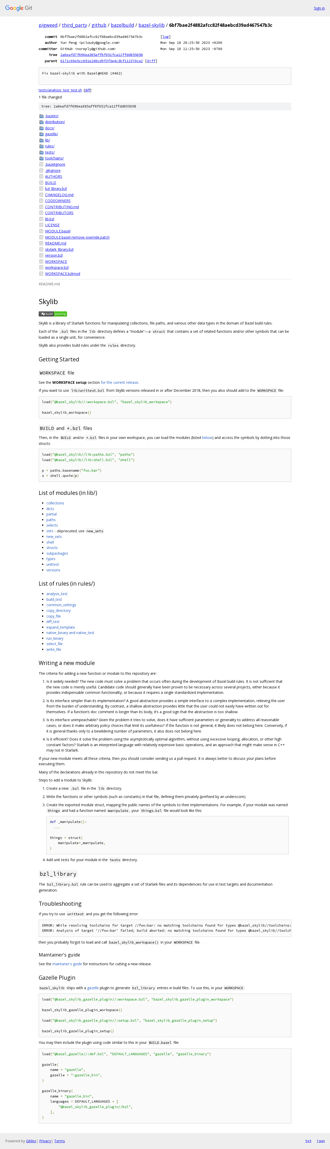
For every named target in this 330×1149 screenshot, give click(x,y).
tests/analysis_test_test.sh (60, 90)
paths (51, 519)
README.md (55, 243)
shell (50, 542)
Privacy (45, 1140)
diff (151, 61)
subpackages (57, 553)
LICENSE (52, 224)
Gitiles (31, 1140)
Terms (59, 1140)
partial (51, 514)
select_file (54, 643)
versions (53, 570)
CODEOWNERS (58, 200)
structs (52, 547)
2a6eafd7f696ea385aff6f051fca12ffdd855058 (101, 54)
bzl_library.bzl (56, 188)
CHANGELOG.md (59, 194)
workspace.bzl (57, 267)
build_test (54, 599)
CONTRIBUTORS (59, 212)
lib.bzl (49, 219)
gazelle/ (51, 133)
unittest (52, 564)
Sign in (319, 8)
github (99, 25)
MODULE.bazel (57, 231)
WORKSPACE (56, 261)
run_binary (54, 638)
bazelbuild (122, 25)
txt (308, 1140)
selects (52, 525)
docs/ (49, 128)
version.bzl (54, 255)
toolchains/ (54, 158)
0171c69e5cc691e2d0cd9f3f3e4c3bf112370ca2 (101, 61)
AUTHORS (53, 176)
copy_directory (58, 610)
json (321, 1140)
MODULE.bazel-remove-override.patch (77, 237)
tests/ (50, 152)
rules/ (49, 146)
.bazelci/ (52, 115)
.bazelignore (55, 164)
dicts (50, 508)
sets (49, 530)
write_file (53, 649)
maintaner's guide (67, 963)
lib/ (47, 140)
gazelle (93, 987)
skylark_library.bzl (59, 249)
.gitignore (53, 170)
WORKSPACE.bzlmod (62, 273)
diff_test (53, 621)
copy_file (53, 616)
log (165, 36)
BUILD (50, 182)
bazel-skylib (151, 25)
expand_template (60, 627)
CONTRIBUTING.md (62, 206)
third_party (74, 25)
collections (55, 503)
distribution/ (55, 121)
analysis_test (57, 593)
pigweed (48, 25)
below (207, 437)
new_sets (54, 536)
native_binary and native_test (70, 632)
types (50, 558)
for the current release (119, 382)
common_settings (61, 604)
